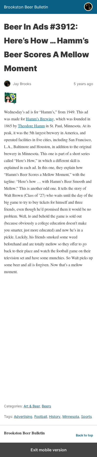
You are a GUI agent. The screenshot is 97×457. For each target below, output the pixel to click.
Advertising (23, 416)
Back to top (84, 435)
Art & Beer (32, 406)
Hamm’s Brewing (40, 118)
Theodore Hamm (31, 125)
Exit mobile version (49, 449)
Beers (46, 406)
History (54, 416)
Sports (86, 416)
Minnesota (70, 416)
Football (40, 416)
